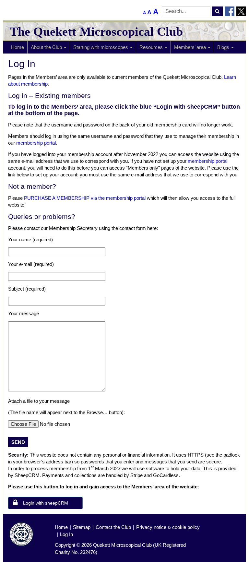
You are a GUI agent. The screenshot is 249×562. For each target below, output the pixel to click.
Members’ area (190, 47)
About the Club (47, 47)
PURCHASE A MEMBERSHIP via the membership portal (85, 198)
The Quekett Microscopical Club (96, 31)
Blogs (224, 47)
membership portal (36, 143)
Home (17, 47)
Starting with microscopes (101, 47)
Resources (151, 47)
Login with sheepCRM (45, 503)
